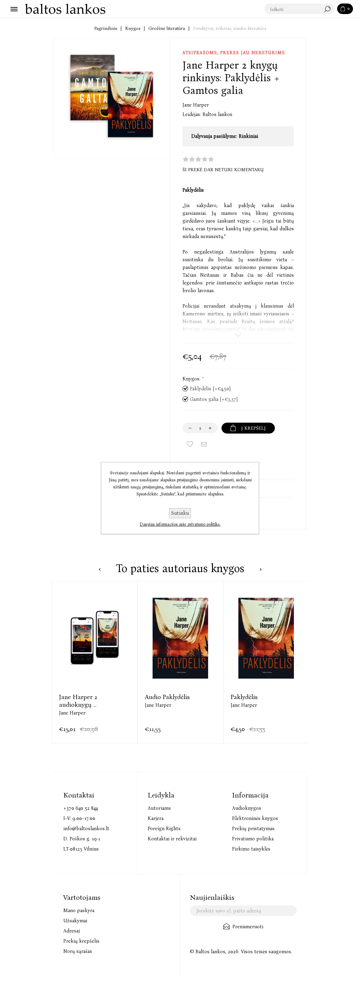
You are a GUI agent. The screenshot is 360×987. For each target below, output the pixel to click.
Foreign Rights (164, 829)
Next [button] (261, 569)
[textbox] (292, 9)
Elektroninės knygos (255, 818)
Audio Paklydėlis (167, 697)
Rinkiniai (248, 136)
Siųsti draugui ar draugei (204, 444)
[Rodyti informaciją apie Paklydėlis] (266, 638)
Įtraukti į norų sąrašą (190, 444)
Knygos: (192, 379)
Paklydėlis (244, 697)
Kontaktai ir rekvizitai (172, 839)
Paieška (329, 9)
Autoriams (159, 808)
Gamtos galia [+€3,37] (214, 399)
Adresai (71, 931)
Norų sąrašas (77, 951)
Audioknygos (246, 808)
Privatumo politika (253, 839)
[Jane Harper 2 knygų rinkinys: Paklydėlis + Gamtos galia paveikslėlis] (112, 96)
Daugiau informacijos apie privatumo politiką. (180, 524)
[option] (94, 662)
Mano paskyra (78, 911)
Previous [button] (100, 569)
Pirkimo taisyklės (251, 849)
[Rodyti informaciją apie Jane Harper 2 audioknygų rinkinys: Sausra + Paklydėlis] (94, 638)
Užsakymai (75, 921)
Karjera (155, 818)
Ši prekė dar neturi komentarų (223, 169)
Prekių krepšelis (81, 941)
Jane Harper (195, 105)
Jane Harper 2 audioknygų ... (78, 701)
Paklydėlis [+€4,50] (210, 389)
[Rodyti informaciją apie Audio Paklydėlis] (180, 638)
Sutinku (180, 513)
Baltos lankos (217, 114)
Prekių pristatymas (253, 829)
